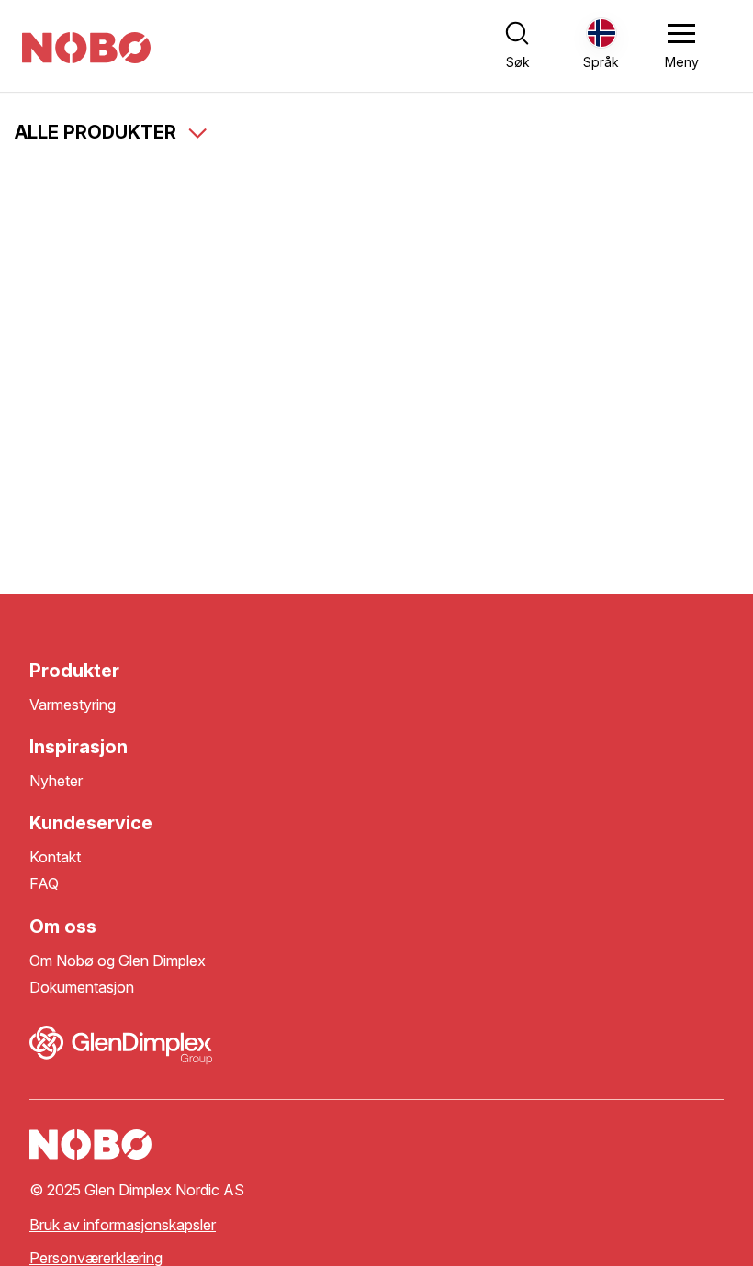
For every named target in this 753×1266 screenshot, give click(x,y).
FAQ (44, 884)
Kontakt (55, 857)
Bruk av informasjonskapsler (122, 1225)
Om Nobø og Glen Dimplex (117, 961)
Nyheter (56, 781)
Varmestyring (72, 705)
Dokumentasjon (81, 987)
